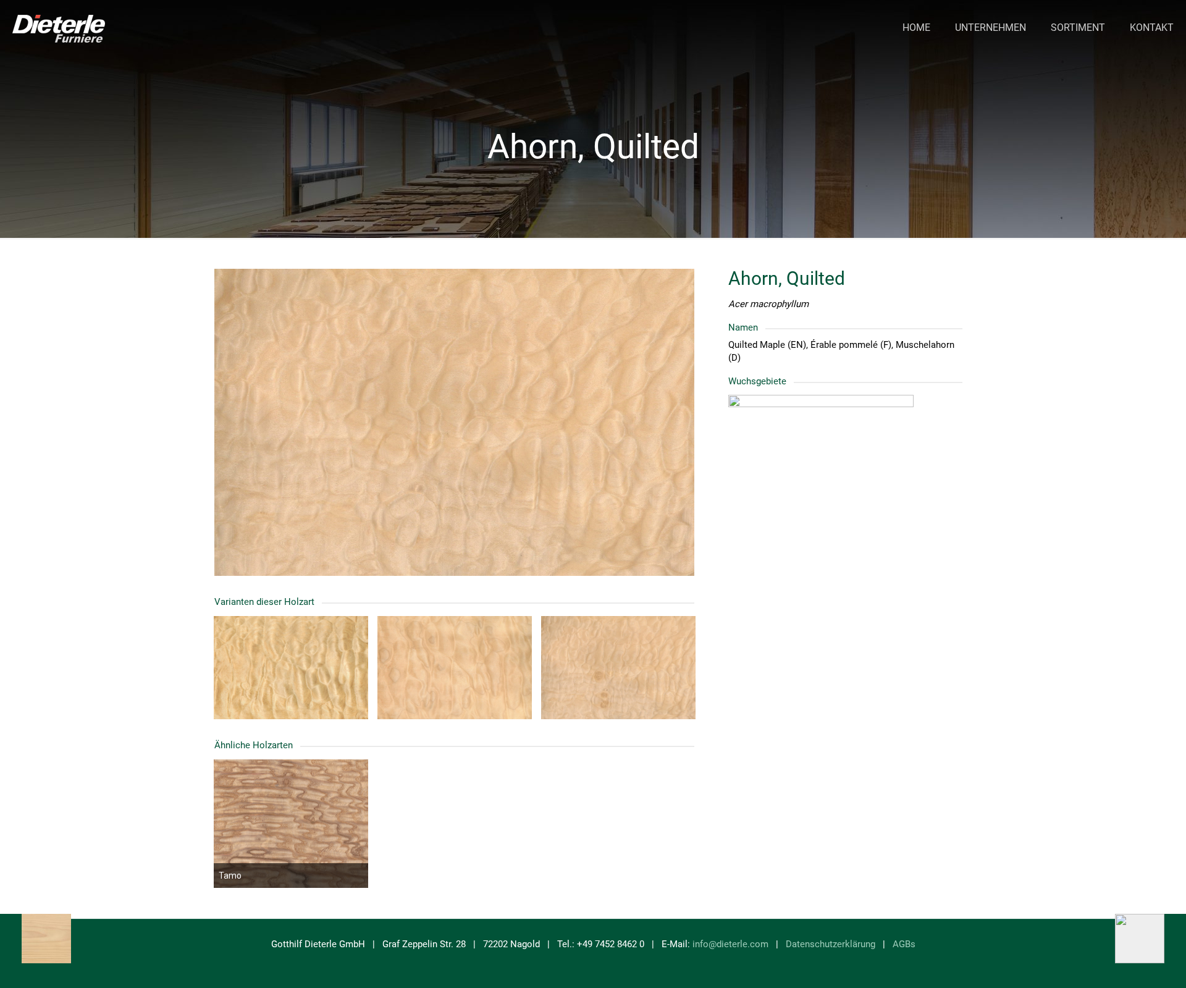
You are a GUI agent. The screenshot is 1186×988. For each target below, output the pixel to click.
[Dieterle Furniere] (58, 28)
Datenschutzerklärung (830, 944)
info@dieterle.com (730, 944)
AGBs (904, 944)
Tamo (230, 875)
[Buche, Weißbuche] (1150, 938)
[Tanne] (35, 938)
